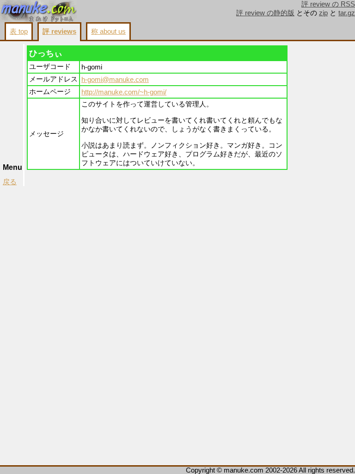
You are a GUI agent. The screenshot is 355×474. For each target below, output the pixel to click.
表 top (19, 31)
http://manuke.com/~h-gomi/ (123, 92)
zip (323, 13)
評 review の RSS (328, 4)
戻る (10, 182)
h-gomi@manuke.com (115, 79)
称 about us (108, 31)
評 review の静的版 (265, 13)
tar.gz (346, 13)
